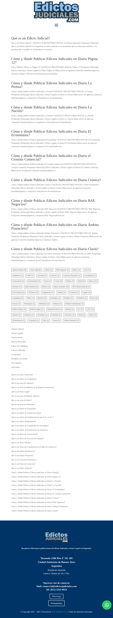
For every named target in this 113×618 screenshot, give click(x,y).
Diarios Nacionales (18, 342)
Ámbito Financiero (71, 320)
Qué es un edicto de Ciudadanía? (24, 379)
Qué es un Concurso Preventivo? (24, 460)
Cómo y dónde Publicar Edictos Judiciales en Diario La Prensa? (51, 85)
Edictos (46, 287)
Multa (30, 298)
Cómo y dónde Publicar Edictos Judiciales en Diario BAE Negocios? (53, 202)
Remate (69, 309)
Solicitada (56, 315)
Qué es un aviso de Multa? (21, 400)
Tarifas (92, 315)
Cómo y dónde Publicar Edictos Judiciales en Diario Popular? (35, 472)
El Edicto (33, 292)
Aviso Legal (35, 270)
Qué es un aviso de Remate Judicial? (25, 396)
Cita (86, 270)
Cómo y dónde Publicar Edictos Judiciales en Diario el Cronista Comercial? (51, 157)
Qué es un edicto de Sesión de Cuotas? (26, 413)
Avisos (48, 270)
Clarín (30, 275)
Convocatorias (34, 281)
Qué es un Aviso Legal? (20, 392)
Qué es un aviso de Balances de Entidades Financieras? (32, 387)
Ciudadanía (17, 275)
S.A (80, 309)
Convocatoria (18, 281)
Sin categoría (16, 363)
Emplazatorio (47, 292)
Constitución (90, 275)
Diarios (93, 281)
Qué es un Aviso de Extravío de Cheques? (27, 439)
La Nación (74, 292)
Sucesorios (69, 315)
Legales (86, 292)
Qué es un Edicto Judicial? (30, 38)
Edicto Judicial (31, 287)
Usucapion (33, 320)
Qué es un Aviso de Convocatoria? (24, 434)
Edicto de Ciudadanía (19, 346)
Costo (47, 281)
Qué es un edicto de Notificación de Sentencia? (29, 430)
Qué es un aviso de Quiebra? (22, 383)
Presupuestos (56, 603)
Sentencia (29, 315)
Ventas (56, 320)
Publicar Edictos (19, 309)
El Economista (19, 292)
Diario (81, 281)
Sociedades (42, 315)
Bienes (76, 270)
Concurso (54, 275)
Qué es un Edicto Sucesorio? (22, 455)
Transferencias (19, 320)
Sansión (16, 315)
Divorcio (17, 287)
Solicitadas (15, 367)
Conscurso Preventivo (71, 275)
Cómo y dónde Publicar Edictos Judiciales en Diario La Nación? (51, 109)
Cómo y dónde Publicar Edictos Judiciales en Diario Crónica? (56, 180)
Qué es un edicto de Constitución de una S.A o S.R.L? (32, 417)
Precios (16, 304)
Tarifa (82, 315)
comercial (41, 275)
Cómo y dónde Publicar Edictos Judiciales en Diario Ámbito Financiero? (55, 226)
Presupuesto (29, 304)
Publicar (57, 304)
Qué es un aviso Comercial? (22, 375)
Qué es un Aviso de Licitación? (23, 464)
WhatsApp (56, 596)
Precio (94, 298)
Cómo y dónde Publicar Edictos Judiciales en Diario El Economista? (51, 133)
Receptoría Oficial (54, 309)
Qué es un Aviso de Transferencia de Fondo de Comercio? (34, 447)
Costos (58, 281)
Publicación (44, 304)
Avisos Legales (17, 333)
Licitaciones (16, 355)
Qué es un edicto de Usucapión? (23, 409)
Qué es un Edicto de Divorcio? (23, 451)
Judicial (61, 292)
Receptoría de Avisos (19, 359)
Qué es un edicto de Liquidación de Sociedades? (30, 426)
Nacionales (55, 298)
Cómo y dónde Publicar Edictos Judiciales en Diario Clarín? (55, 249)
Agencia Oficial (19, 270)
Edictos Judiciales (61, 287)
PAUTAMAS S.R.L (59, 612)
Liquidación (18, 298)
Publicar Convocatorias (74, 304)
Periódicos (82, 298)
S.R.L (90, 309)
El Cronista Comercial (81, 287)
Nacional (42, 298)
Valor (46, 320)
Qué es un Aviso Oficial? (21, 443)
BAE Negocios (62, 270)
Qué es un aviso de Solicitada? (23, 404)
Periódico (68, 298)
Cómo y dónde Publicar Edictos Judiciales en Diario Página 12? (54, 60)
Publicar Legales (36, 309)
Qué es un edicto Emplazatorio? (23, 421)
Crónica (70, 281)
